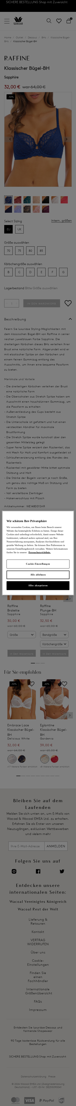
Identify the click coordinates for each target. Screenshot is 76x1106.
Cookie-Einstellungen (38, 564)
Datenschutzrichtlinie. (39, 552)
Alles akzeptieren (38, 585)
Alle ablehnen (38, 574)
